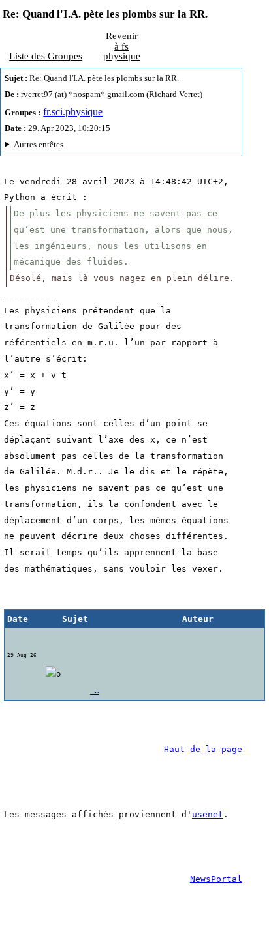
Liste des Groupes (45, 55)
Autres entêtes (38, 144)
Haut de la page (203, 749)
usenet (207, 814)
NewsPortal (216, 879)
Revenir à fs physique (121, 45)
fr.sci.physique (73, 111)
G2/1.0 (120, 146)
